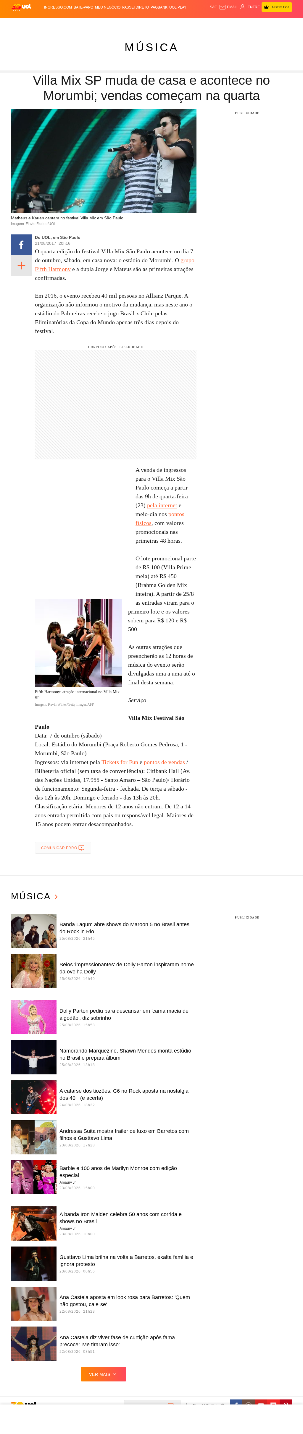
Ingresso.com (58, 7)
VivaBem (184, 23)
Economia (106, 23)
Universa (168, 23)
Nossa (237, 23)
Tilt (196, 23)
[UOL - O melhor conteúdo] (21, 7)
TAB (247, 23)
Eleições (38, 23)
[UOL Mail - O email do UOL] (228, 7)
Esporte (136, 23)
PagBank (159, 7)
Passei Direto (135, 7)
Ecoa (205, 23)
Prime (256, 23)
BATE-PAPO (83, 7)
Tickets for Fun (119, 762)
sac (213, 7)
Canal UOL (220, 23)
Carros (88, 23)
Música (152, 47)
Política (72, 23)
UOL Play (177, 7)
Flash (23, 23)
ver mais (99, 1374)
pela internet (162, 505)
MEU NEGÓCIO (107, 7)
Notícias (55, 23)
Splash (152, 23)
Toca (267, 23)
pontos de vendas (164, 762)
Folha (122, 23)
